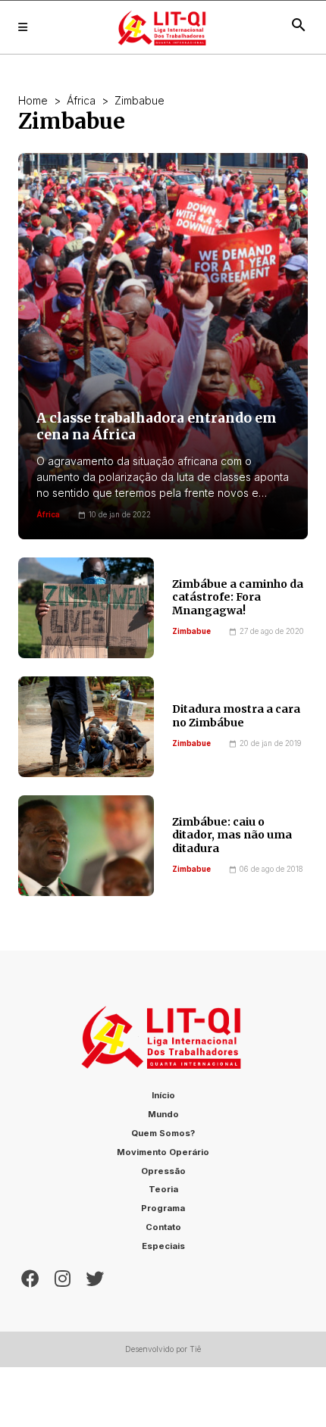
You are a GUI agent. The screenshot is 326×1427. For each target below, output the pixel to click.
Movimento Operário (163, 1152)
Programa (163, 1208)
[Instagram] (63, 1277)
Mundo (163, 1114)
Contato (163, 1227)
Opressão (163, 1171)
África (81, 100)
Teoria (163, 1189)
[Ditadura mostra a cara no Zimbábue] (86, 726)
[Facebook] (30, 1277)
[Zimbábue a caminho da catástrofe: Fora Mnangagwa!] (86, 607)
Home (33, 100)
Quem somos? (163, 1133)
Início (163, 1095)
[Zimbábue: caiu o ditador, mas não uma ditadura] (86, 845)
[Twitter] (95, 1277)
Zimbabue (191, 631)
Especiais (163, 1246)
